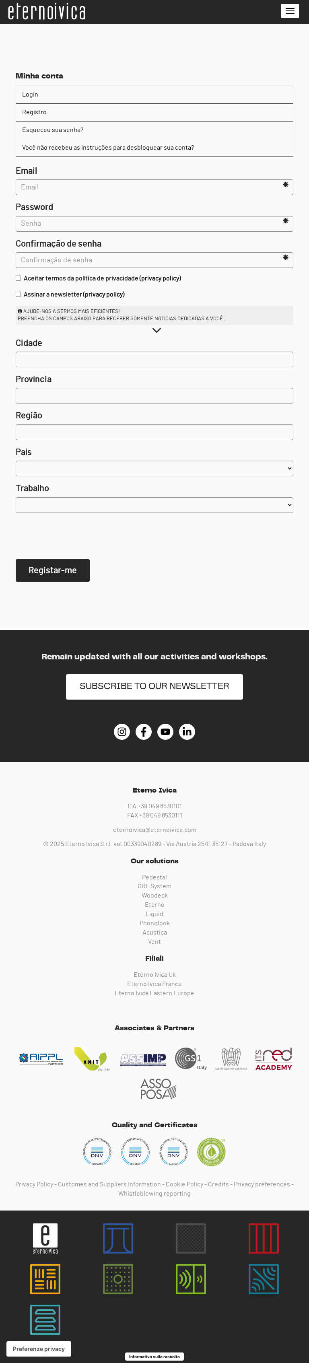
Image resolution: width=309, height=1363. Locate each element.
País (24, 452)
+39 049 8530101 (160, 806)
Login (30, 94)
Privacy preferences (262, 1184)
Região (29, 415)
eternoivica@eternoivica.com (154, 830)
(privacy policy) (160, 278)
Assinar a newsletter (74, 294)
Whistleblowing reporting (154, 1193)
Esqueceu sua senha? (52, 130)
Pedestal (154, 877)
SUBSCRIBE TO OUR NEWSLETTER (154, 686)
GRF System (154, 886)
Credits (218, 1184)
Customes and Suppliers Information (109, 1184)
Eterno (155, 905)
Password (34, 207)
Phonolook (155, 923)
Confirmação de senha (58, 243)
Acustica (154, 932)
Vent (154, 942)
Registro (34, 112)
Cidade (29, 343)
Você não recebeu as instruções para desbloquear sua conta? (108, 147)
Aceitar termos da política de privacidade (102, 278)
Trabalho (32, 488)
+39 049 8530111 (160, 815)
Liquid (154, 914)
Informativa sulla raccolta (154, 1356)
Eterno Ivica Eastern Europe (154, 993)
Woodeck (155, 895)
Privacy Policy (34, 1184)
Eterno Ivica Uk (155, 975)
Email (26, 171)
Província (34, 379)
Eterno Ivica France (154, 984)
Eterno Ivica (46, 11)
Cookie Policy (184, 1184)
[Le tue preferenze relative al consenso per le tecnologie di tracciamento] (38, 1349)
